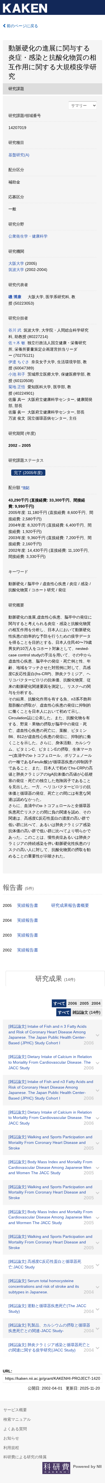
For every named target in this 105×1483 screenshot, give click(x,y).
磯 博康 (14, 297)
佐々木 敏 (16, 343)
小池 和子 (16, 374)
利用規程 (11, 1447)
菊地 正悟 (16, 387)
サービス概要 (15, 1410)
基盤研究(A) (18, 155)
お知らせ (11, 1438)
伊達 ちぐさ (18, 362)
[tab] (55, 979)
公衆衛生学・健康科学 (28, 236)
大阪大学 (16, 263)
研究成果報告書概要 (70, 905)
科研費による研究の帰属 (24, 1457)
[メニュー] (98, 7)
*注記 (25, 488)
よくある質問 (15, 1429)
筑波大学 (16, 269)
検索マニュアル (17, 1419)
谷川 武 (14, 330)
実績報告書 (27, 905)
